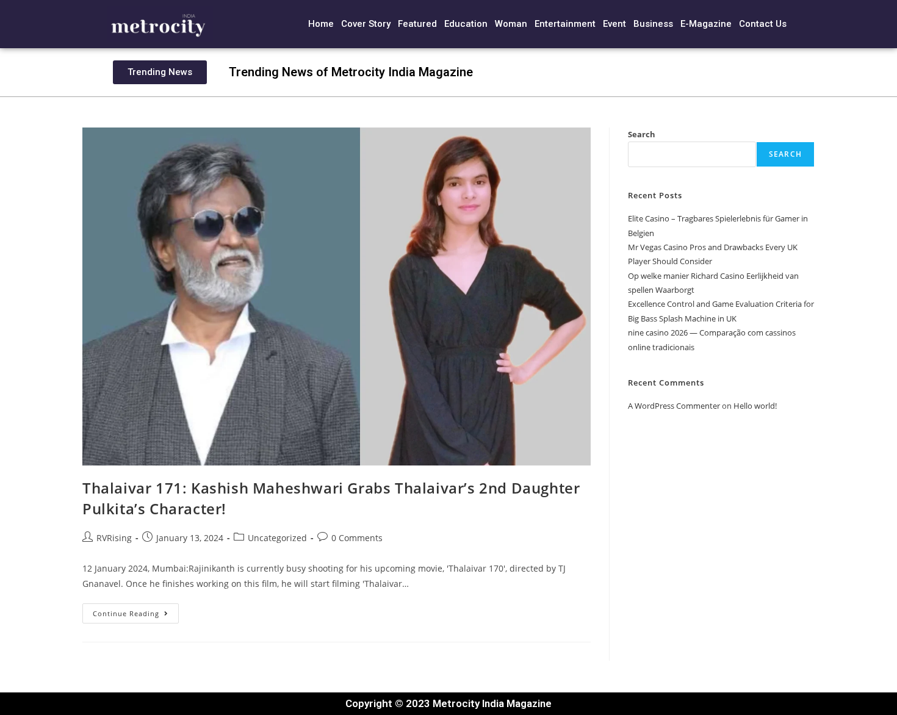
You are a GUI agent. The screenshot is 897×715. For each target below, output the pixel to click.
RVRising (114, 538)
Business (653, 23)
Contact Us (763, 23)
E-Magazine (706, 23)
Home (321, 23)
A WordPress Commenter (674, 405)
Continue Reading (136, 610)
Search (641, 134)
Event (614, 23)
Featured (417, 23)
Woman (511, 23)
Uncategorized (277, 538)
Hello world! (755, 405)
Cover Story (366, 23)
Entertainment (565, 23)
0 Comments (357, 538)
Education (466, 23)
